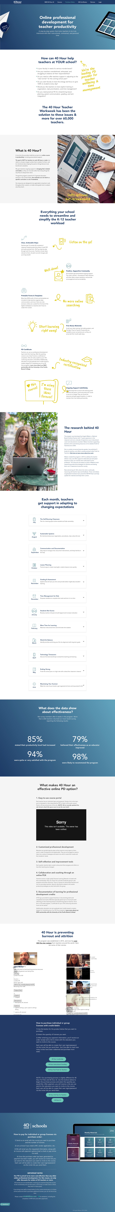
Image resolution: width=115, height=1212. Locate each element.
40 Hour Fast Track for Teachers (57, 1070)
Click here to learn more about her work (81, 453)
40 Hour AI (57, 1100)
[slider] (25, 981)
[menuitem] (26, 1009)
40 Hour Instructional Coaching (58, 1064)
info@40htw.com (30, 1196)
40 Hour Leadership (57, 1059)
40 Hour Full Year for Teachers (57, 1095)
